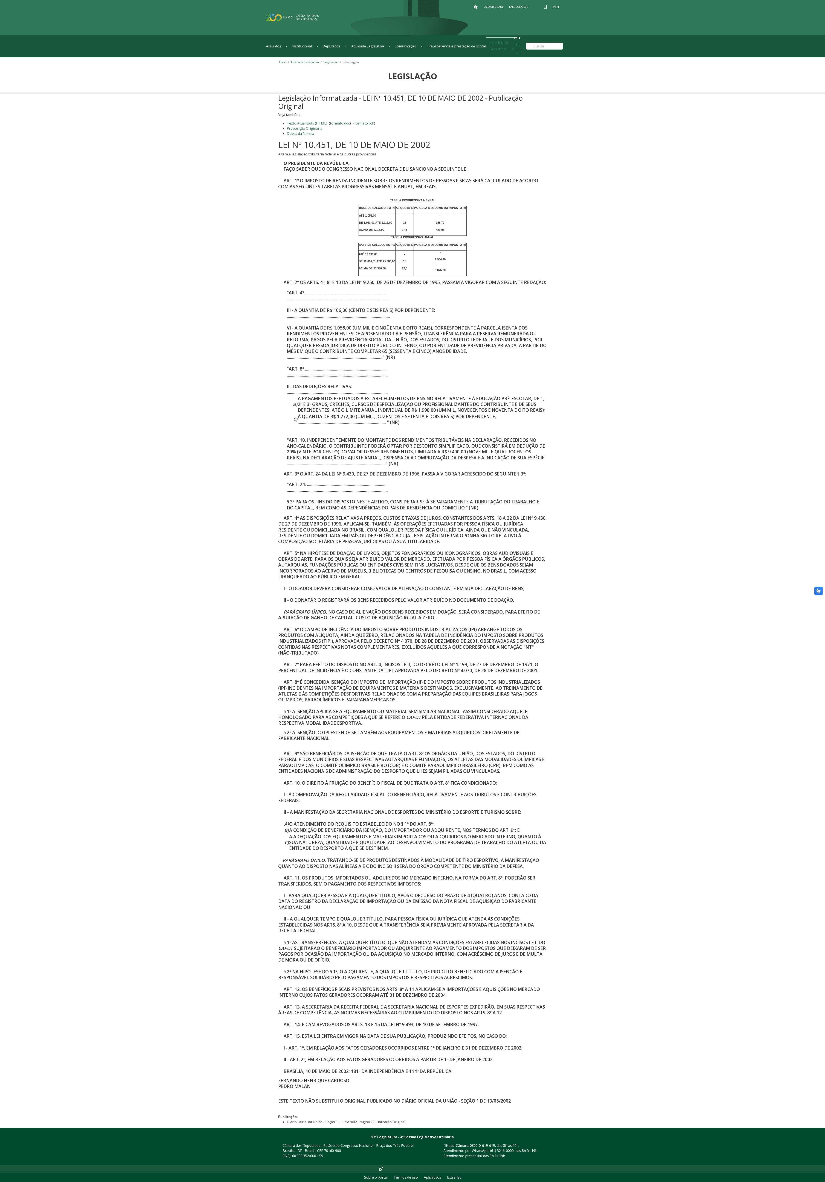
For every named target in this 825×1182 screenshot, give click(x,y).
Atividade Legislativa (367, 46)
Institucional (302, 46)
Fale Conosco (519, 7)
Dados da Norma (300, 133)
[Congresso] (537, 6)
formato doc (340, 123)
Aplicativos (432, 1177)
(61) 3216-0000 (502, 1150)
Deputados (331, 46)
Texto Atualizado (307, 123)
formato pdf (364, 123)
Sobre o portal (376, 1177)
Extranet (454, 1177)
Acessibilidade (493, 7)
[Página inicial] (292, 17)
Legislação (330, 62)
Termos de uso (406, 1177)
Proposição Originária (304, 128)
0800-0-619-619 (482, 1145)
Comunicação (405, 46)
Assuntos (273, 46)
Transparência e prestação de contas (457, 46)
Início (282, 62)
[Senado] (545, 6)
